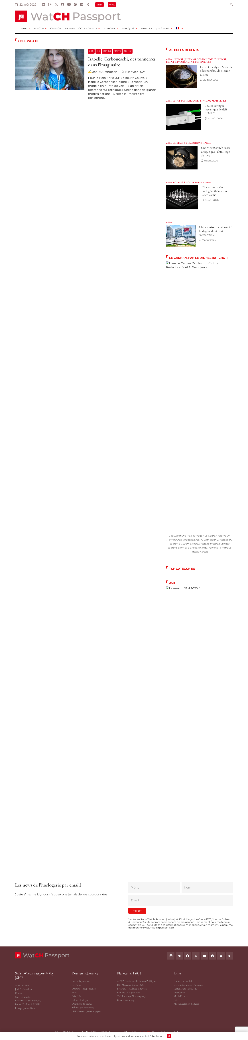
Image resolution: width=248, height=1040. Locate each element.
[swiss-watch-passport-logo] (68, 16)
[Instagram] (50, 4)
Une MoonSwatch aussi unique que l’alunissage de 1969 (215, 151)
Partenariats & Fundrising (28, 1000)
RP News (207, 142)
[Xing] (88, 4)
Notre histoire (22, 985)
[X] (56, 4)
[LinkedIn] (43, 4)
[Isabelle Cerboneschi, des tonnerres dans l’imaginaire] (86, 76)
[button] (231, 4)
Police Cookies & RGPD (27, 1004)
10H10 (169, 59)
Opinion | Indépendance (84, 988)
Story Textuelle (23, 996)
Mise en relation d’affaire (186, 1003)
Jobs (176, 999)
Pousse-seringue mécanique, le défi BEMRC (216, 109)
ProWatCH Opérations (129, 992)
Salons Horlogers (80, 999)
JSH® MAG (190, 59)
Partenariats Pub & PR (185, 988)
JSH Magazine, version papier (86, 1011)
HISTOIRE (178, 59)
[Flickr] (81, 4)
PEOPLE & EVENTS (175, 61)
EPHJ (75, 992)
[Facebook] (62, 4)
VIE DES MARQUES (201, 61)
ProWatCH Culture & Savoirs (132, 988)
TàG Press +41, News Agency (131, 996)
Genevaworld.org (125, 999)
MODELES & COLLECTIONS (187, 142)
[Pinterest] (75, 4)
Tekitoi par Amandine (83, 1007)
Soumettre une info (183, 981)
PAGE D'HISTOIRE (217, 59)
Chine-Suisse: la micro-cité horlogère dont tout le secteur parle (215, 231)
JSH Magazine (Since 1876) (130, 984)
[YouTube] (69, 4)
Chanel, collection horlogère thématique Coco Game (215, 191)
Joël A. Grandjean (24, 989)
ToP (188, 61)
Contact (19, 993)
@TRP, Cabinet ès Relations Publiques (136, 981)
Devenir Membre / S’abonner (188, 984)
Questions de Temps (82, 1003)
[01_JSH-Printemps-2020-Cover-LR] (199, 722)
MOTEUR (217, 100)
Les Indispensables (81, 981)
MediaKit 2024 (181, 996)
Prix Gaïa (76, 996)
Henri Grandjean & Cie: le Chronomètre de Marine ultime (216, 70)
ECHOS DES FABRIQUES (185, 100)
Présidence (179, 992)
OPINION (201, 59)
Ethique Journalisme (25, 1008)
